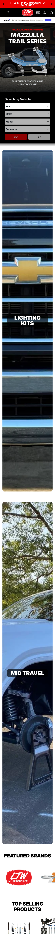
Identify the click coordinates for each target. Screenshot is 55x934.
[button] (38, 12)
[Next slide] (51, 4)
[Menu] (3, 12)
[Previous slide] (3, 4)
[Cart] (51, 12)
